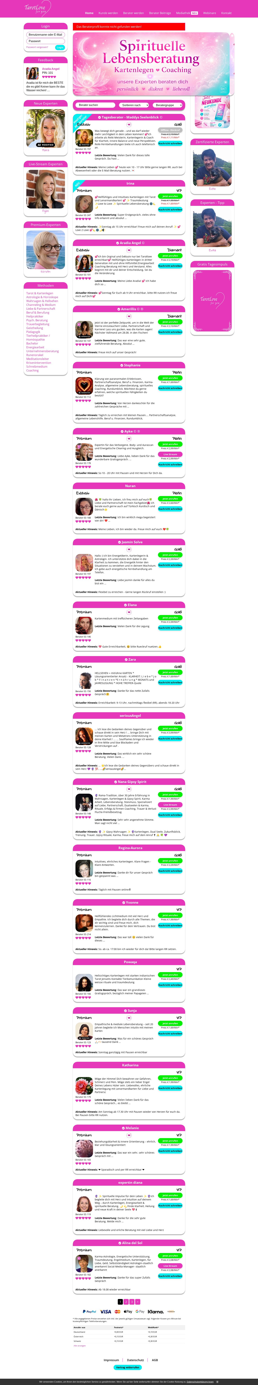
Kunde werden (108, 13)
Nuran (130, 485)
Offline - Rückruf (170, 130)
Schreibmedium (36, 366)
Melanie (132, 1127)
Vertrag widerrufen (127, 1367)
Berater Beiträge (160, 13)
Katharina (130, 1065)
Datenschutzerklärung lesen (200, 1382)
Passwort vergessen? (37, 47)
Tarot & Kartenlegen (39, 293)
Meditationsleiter (37, 359)
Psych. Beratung (37, 320)
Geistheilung (34, 328)
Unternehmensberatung (42, 351)
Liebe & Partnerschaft (40, 309)
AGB (155, 1360)
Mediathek (183, 13)
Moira (45, 150)
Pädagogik (33, 332)
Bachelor (32, 343)
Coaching (32, 370)
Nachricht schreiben (170, 143)
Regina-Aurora (130, 847)
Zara (132, 659)
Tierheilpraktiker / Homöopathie (38, 337)
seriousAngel (130, 715)
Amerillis (128, 309)
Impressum (111, 1360)
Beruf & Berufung (37, 312)
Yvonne (132, 902)
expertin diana (130, 1182)
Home (89, 13)
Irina (130, 183)
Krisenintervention (38, 363)
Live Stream (170, 454)
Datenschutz (135, 1360)
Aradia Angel (50, 68)
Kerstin (45, 271)
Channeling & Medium (41, 305)
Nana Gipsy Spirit (132, 781)
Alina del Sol (132, 1242)
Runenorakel (34, 355)
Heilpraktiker (34, 316)
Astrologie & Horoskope (42, 297)
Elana (132, 604)
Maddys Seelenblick (142, 117)
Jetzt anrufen (170, 196)
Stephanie (132, 365)
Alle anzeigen (80, 1345)
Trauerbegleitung (37, 324)
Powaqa (130, 961)
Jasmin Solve (132, 542)
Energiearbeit (35, 347)
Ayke (45, 210)
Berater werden (133, 13)
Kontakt (226, 13)
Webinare (209, 13)
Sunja (132, 1010)
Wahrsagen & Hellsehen (42, 301)
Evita (212, 188)
